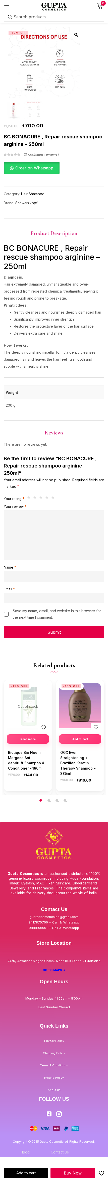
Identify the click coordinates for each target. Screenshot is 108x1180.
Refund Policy (54, 1077)
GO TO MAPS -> (54, 970)
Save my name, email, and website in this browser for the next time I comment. (57, 614)
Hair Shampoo (32, 194)
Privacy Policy (54, 1041)
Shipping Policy (54, 1053)
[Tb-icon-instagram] (59, 1114)
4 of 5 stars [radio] (48, 499)
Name (10, 567)
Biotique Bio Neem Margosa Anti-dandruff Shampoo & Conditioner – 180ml (26, 760)
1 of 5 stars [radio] (30, 499)
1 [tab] (40, 800)
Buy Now (73, 1172)
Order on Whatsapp (34, 167)
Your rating (14, 499)
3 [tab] (57, 800)
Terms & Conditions (54, 1065)
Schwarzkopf (26, 203)
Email (9, 589)
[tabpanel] (28, 737)
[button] (32, 168)
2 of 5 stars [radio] (36, 499)
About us (54, 1090)
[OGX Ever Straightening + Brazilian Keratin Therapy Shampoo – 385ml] (80, 705)
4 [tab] (65, 800)
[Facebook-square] (49, 1114)
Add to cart (26, 1172)
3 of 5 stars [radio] (42, 499)
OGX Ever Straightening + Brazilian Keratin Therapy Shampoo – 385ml (77, 763)
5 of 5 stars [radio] (54, 499)
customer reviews (41, 154)
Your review (15, 506)
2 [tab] (48, 800)
